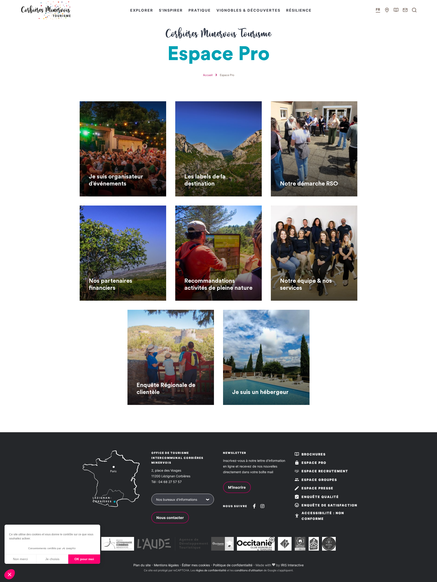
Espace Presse (317, 488)
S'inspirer (171, 10)
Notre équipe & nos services (306, 284)
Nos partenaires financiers (110, 284)
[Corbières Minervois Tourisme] (45, 10)
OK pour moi (84, 559)
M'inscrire (237, 487)
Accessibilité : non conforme (323, 516)
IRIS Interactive (292, 565)
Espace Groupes (319, 480)
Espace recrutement (325, 471)
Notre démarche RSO (309, 184)
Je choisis (52, 559)
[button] (9, 574)
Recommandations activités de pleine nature (218, 284)
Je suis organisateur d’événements (116, 180)
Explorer (141, 10)
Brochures (314, 454)
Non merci (20, 559)
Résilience (299, 10)
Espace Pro (314, 463)
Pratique (199, 10)
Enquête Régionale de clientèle (166, 388)
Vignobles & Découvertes (248, 10)
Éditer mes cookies (196, 565)
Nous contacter (170, 517)
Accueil (208, 75)
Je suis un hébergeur (260, 392)
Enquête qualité (320, 497)
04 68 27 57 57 (170, 482)
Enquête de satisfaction (329, 505)
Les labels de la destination (204, 180)
